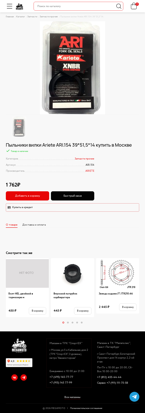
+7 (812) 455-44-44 (109, 377)
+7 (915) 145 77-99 (61, 383)
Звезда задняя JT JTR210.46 (116, 294)
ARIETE (89, 171)
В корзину (37, 311)
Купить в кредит (22, 207)
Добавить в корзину (27, 196)
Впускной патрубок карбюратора (65, 295)
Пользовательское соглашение (86, 408)
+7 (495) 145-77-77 (61, 377)
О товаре (12, 225)
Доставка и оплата (34, 225)
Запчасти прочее (84, 159)
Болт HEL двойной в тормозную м (20, 295)
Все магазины (72, 397)
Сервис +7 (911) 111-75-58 (112, 383)
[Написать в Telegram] (134, 397)
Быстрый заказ (72, 196)
